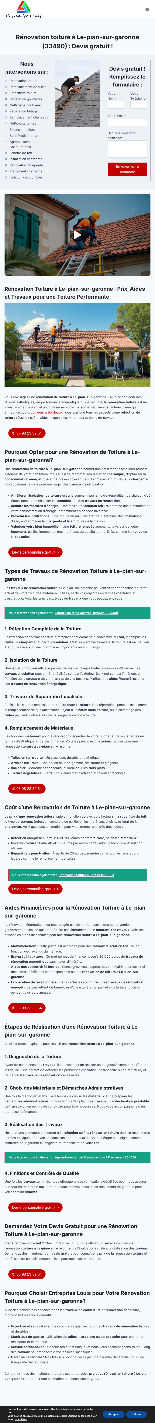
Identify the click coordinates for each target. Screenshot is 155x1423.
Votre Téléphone (138, 96)
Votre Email (117, 116)
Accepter (113, 1414)
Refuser (136, 1414)
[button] (77, 235)
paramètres (20, 1419)
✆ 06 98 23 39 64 (27, 433)
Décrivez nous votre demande (122, 135)
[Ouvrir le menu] (146, 9)
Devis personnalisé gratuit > (35, 552)
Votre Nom (112, 96)
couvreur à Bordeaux (46, 412)
